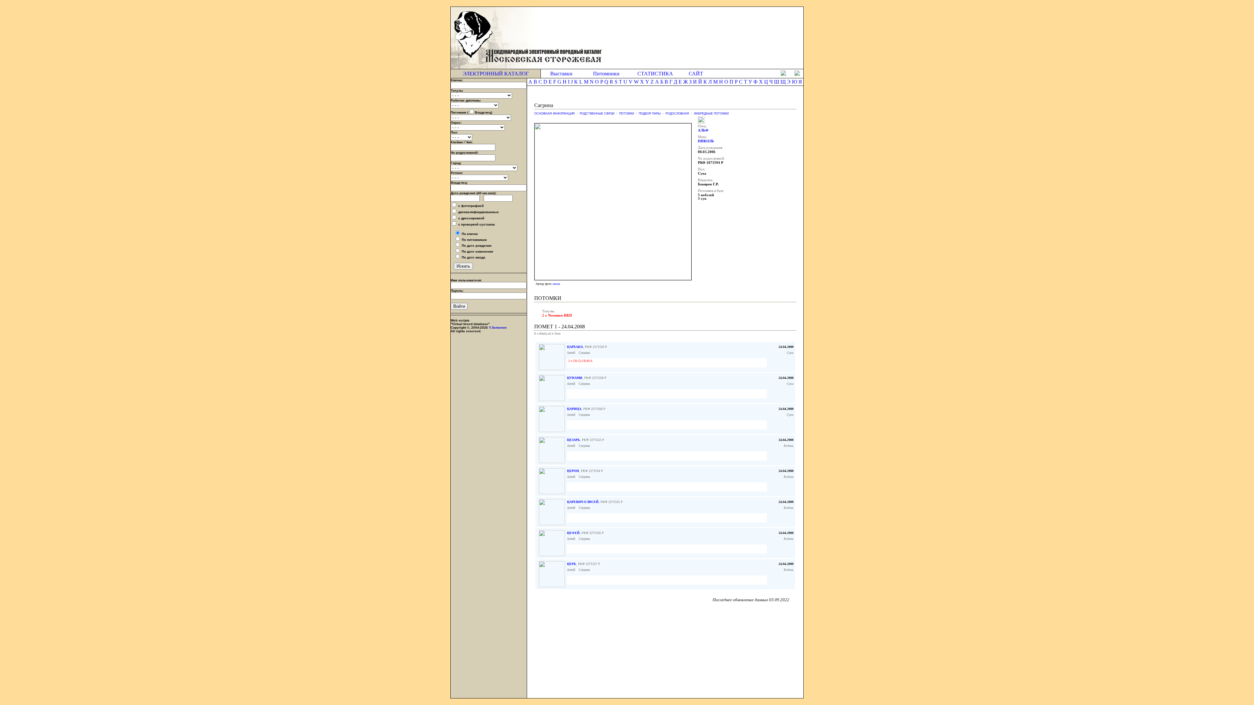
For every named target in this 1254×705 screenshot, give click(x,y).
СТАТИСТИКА (655, 73)
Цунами (574, 378)
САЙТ (695, 73)
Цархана (575, 347)
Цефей (573, 533)
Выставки (561, 73)
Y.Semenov (498, 327)
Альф (703, 130)
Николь (706, 141)
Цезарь (573, 440)
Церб (571, 564)
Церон (573, 471)
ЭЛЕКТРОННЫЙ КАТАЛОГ (495, 73)
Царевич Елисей (583, 502)
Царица (574, 409)
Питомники (606, 73)
